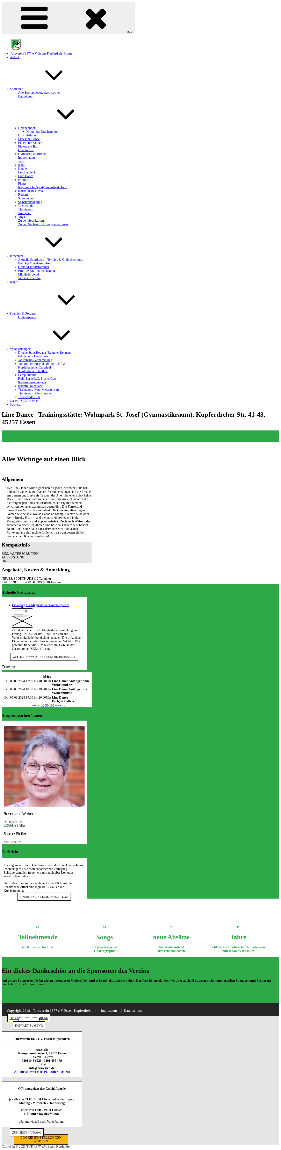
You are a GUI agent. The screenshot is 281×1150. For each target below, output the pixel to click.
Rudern (23, 194)
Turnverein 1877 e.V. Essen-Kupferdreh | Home (41, 53)
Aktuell (15, 57)
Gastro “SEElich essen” (25, 400)
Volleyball (24, 213)
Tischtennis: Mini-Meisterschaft (38, 389)
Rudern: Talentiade (30, 386)
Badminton (25, 96)
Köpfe (14, 282)
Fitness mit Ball (28, 146)
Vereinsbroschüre (29, 278)
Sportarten (16, 89)
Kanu (21, 165)
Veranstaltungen (20, 349)
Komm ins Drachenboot (42, 131)
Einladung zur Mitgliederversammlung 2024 (40, 605)
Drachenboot (26, 128)
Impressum (109, 1011)
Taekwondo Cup (29, 397)
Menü (130, 32)
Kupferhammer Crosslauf (34, 367)
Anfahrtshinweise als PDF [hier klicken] (42, 1071)
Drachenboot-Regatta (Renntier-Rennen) (44, 352)
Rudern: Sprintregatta (32, 382)
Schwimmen (26, 198)
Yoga (21, 217)
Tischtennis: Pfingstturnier (35, 393)
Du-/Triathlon (27, 135)
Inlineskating (26, 157)
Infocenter (16, 256)
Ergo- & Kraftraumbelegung (36, 270)
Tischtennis (25, 209)
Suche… (15, 404)
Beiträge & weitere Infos (34, 263)
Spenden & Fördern (23, 313)
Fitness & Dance (29, 139)
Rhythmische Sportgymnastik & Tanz (42, 187)
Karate (22, 168)
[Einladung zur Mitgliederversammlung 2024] (22, 626)
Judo (21, 161)
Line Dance (25, 176)
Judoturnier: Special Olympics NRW (42, 363)
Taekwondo (26, 205)
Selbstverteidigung (30, 202)
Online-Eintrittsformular (33, 267)
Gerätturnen (26, 150)
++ (60, 705)
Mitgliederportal (28, 274)
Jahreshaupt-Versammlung (35, 360)
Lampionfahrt (27, 375)
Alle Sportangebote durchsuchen (39, 92)
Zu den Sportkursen (31, 220)
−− (34, 705)
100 (51, 705)
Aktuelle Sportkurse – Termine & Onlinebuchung (50, 259)
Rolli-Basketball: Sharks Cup (37, 378)
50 (47, 705)
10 (42, 705)
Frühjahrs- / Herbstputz (33, 356)
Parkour (23, 179)
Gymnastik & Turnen (32, 154)
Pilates (22, 183)
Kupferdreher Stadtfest (33, 371)
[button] (47, 554)
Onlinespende (27, 317)
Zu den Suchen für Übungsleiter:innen (43, 224)
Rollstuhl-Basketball (31, 191)
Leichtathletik (27, 172)
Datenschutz (133, 1011)
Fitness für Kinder (30, 142)
